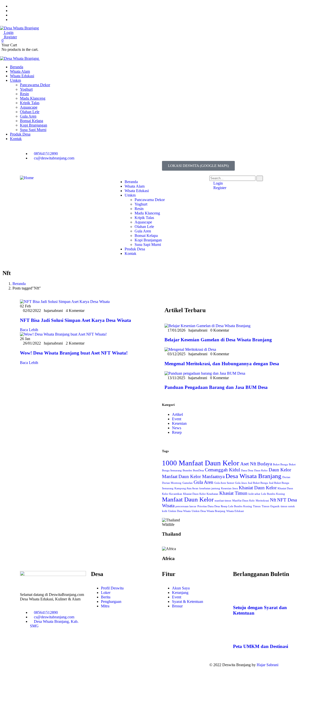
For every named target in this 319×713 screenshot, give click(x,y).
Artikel (177, 414)
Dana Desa (247, 470)
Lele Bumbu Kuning (273, 494)
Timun (257, 506)
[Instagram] (195, 153)
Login (8, 32)
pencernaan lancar (185, 506)
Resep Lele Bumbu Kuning (236, 506)
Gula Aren (203, 482)
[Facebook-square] (134, 665)
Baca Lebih (29, 330)
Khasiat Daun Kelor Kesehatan (200, 494)
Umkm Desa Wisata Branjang (208, 511)
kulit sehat (254, 494)
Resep (177, 432)
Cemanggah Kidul (222, 469)
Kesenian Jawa (229, 488)
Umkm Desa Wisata (179, 511)
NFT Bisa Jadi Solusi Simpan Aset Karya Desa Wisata (75, 320)
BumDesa (198, 470)
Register (10, 37)
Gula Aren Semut (224, 483)
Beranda (19, 284)
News (176, 428)
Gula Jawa (241, 483)
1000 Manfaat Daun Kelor (200, 463)
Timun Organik (271, 506)
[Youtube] (208, 153)
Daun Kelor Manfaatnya (201, 476)
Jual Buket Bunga (258, 483)
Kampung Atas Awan (186, 488)
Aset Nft (248, 463)
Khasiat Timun (233, 493)
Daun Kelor (261, 470)
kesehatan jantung (209, 488)
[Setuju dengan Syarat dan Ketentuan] (239, 593)
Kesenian (179, 423)
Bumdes (187, 470)
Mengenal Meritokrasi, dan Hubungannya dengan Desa (221, 363)
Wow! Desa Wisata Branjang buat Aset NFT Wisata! (74, 353)
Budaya (264, 463)
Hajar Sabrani (267, 665)
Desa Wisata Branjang (253, 476)
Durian (286, 477)
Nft (273, 499)
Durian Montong (171, 483)
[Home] (27, 178)
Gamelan (187, 483)
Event (176, 419)
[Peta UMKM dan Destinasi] (239, 632)
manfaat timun (223, 500)
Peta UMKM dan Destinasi (260, 646)
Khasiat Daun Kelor (258, 487)
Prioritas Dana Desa (208, 506)
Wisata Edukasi (235, 511)
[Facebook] (181, 153)
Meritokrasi (262, 500)
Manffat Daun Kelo (243, 500)
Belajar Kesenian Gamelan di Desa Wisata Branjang (218, 339)
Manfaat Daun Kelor (188, 499)
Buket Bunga (280, 464)
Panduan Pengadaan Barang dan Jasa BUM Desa (216, 387)
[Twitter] (168, 153)
